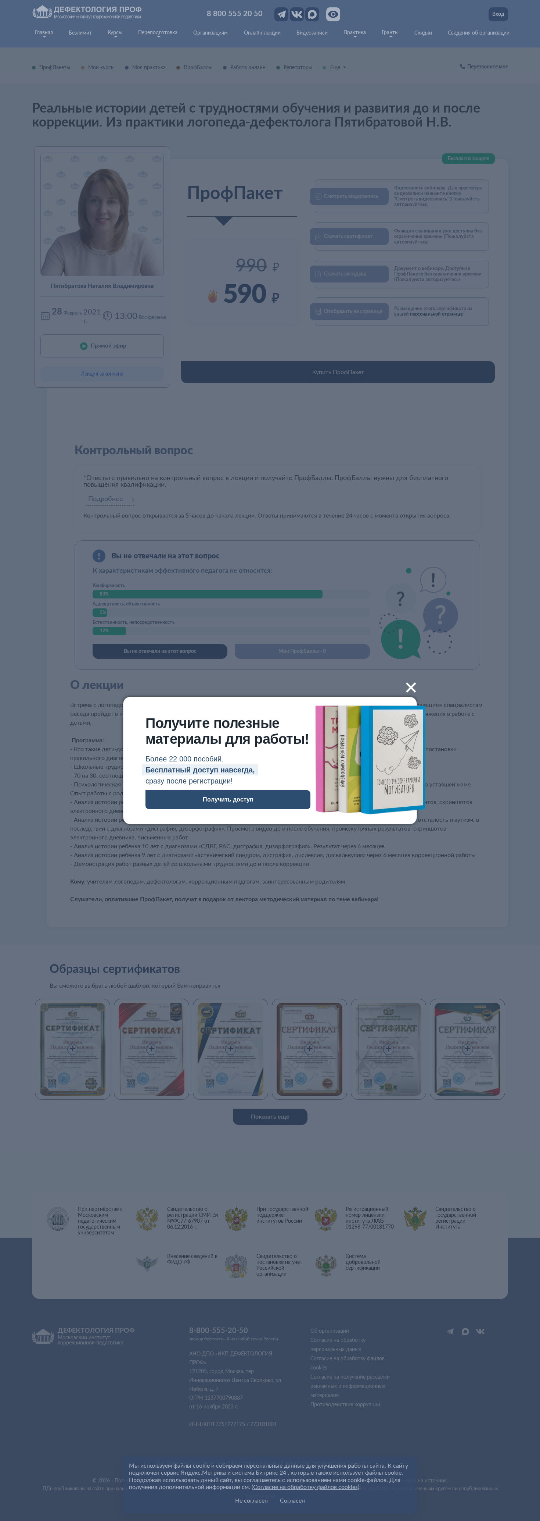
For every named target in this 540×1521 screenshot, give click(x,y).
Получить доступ (228, 799)
